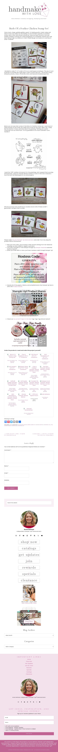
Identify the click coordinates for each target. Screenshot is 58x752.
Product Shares (17, 286)
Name (6, 466)
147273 (23, 391)
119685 (23, 362)
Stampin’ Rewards (41, 247)
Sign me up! (29, 733)
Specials (29, 670)
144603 (12, 391)
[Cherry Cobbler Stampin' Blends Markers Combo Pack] (34, 372)
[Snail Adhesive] (45, 394)
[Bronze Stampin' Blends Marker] (23, 397)
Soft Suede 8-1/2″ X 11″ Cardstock (12, 373)
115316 (45, 363)
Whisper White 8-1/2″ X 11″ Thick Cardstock (23, 373)
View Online (25, 603)
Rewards (29, 668)
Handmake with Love (29, 9)
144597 (45, 377)
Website (6, 480)
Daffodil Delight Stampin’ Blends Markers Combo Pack (12, 389)
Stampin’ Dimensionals (28, 413)
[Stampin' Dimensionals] (29, 410)
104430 (28, 414)
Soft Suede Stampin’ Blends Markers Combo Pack (23, 389)
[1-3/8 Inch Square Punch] (34, 395)
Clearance (29, 674)
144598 (34, 378)
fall (49, 424)
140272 (23, 374)
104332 (45, 398)
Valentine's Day (21, 425)
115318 (12, 374)
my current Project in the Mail (22, 319)
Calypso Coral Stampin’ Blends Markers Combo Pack (45, 389)
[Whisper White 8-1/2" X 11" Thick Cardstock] (23, 369)
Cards (10, 424)
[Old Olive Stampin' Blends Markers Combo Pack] (45, 371)
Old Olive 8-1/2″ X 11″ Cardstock (34, 361)
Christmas (46, 424)
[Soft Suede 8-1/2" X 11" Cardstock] (12, 369)
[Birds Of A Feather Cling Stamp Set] (12, 357)
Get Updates (29, 663)
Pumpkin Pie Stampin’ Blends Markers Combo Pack (34, 389)
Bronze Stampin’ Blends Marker (23, 401)
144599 (34, 391)
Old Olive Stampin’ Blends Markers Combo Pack (45, 375)
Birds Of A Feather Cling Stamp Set (12, 361)
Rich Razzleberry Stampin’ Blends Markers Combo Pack (12, 404)
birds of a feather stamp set (37, 424)
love (52, 424)
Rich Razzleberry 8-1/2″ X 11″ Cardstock (45, 362)
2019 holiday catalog (22, 424)
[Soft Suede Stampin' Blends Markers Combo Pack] (23, 385)
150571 (12, 362)
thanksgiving (14, 425)
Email (6, 473)
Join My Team (29, 665)
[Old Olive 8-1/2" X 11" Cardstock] (34, 357)
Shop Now (29, 661)
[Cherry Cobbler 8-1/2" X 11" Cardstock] (23, 357)
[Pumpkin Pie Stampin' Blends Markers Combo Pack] (34, 385)
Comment (7, 450)
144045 (45, 391)
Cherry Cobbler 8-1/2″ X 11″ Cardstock (23, 361)
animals (29, 424)
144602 (12, 406)
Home (29, 659)
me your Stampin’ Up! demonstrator (23, 240)
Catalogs (29, 672)
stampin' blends (7, 425)
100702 (34, 362)
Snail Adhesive (45, 397)
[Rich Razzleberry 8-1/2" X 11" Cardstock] (45, 359)
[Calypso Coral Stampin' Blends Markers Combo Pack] (45, 385)
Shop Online (32, 603)
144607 (23, 402)
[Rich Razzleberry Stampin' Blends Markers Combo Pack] (12, 400)
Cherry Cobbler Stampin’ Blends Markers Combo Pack (34, 376)
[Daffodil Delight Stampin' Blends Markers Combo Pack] (12, 385)
